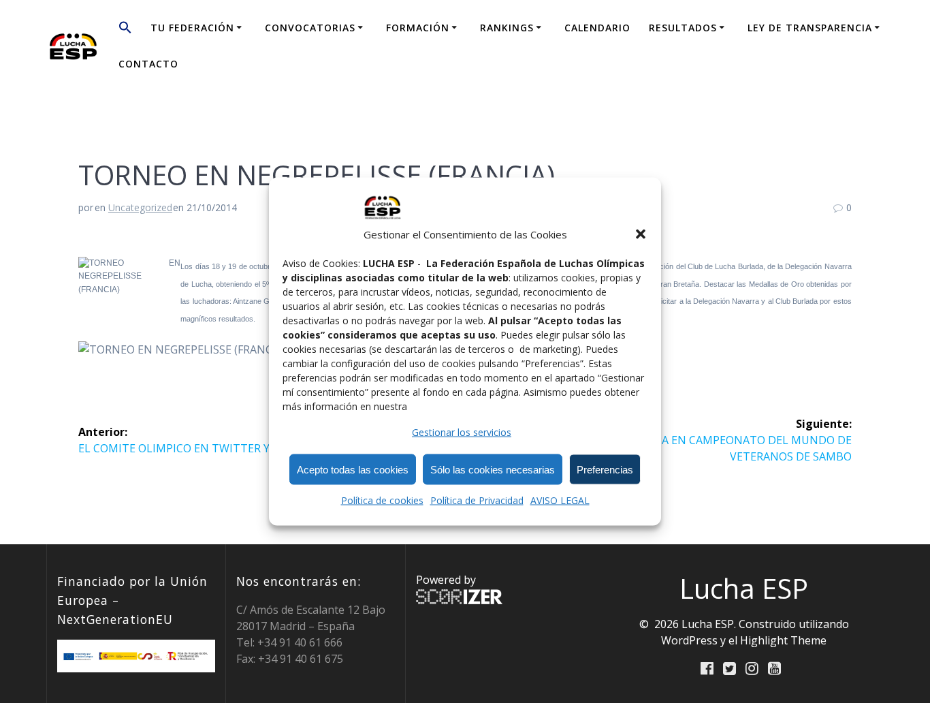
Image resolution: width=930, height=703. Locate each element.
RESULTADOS (683, 27)
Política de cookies (382, 500)
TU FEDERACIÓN (192, 27)
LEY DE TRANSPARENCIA (810, 27)
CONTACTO (148, 63)
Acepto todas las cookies (352, 469)
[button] (640, 234)
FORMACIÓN (417, 27)
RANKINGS (507, 27)
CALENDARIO (597, 27)
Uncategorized (140, 207)
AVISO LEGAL (560, 500)
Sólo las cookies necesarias (492, 469)
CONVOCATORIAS (310, 27)
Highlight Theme (783, 640)
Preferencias (605, 469)
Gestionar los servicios (461, 432)
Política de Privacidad (477, 500)
